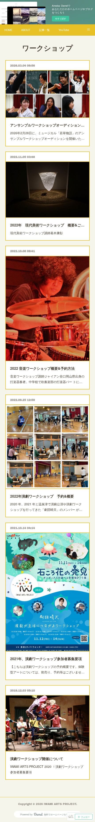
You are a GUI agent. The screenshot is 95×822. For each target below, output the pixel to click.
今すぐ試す (60, 18)
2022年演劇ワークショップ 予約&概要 (42, 496)
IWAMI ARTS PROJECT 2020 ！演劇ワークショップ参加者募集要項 (46, 769)
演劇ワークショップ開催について (36, 758)
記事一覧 (44, 30)
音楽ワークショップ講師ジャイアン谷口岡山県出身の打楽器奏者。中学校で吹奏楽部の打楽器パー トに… (47, 379)
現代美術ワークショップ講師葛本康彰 (36, 233)
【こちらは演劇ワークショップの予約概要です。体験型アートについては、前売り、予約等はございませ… (47, 669)
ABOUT (25, 30)
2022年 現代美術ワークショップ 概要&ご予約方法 (47, 225)
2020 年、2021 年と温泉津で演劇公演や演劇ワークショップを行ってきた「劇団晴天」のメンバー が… (46, 507)
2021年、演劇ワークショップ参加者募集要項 (46, 658)
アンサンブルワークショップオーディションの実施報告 (47, 125)
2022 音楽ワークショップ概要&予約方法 (42, 368)
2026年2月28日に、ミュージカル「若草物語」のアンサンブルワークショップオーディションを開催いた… (47, 136)
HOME (8, 30)
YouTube (64, 30)
